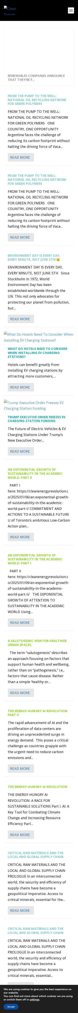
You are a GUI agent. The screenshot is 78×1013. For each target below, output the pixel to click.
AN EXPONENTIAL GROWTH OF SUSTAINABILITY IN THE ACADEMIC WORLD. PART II (35, 473)
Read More (20, 157)
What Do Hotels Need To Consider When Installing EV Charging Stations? (37, 353)
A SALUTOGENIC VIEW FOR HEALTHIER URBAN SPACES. (37, 643)
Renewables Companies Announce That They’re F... (36, 78)
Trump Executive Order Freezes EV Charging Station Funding (37, 419)
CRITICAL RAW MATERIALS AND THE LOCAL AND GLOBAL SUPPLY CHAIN (36, 855)
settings (34, 999)
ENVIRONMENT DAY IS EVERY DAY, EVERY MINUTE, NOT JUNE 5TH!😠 (34, 257)
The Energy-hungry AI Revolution (37, 787)
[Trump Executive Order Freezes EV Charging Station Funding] (39, 405)
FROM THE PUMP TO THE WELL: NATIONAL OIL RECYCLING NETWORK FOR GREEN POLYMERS (37, 100)
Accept (11, 1006)
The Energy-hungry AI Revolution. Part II (38, 713)
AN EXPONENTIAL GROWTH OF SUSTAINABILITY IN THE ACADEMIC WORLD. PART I (35, 559)
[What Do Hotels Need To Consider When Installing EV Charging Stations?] (39, 337)
